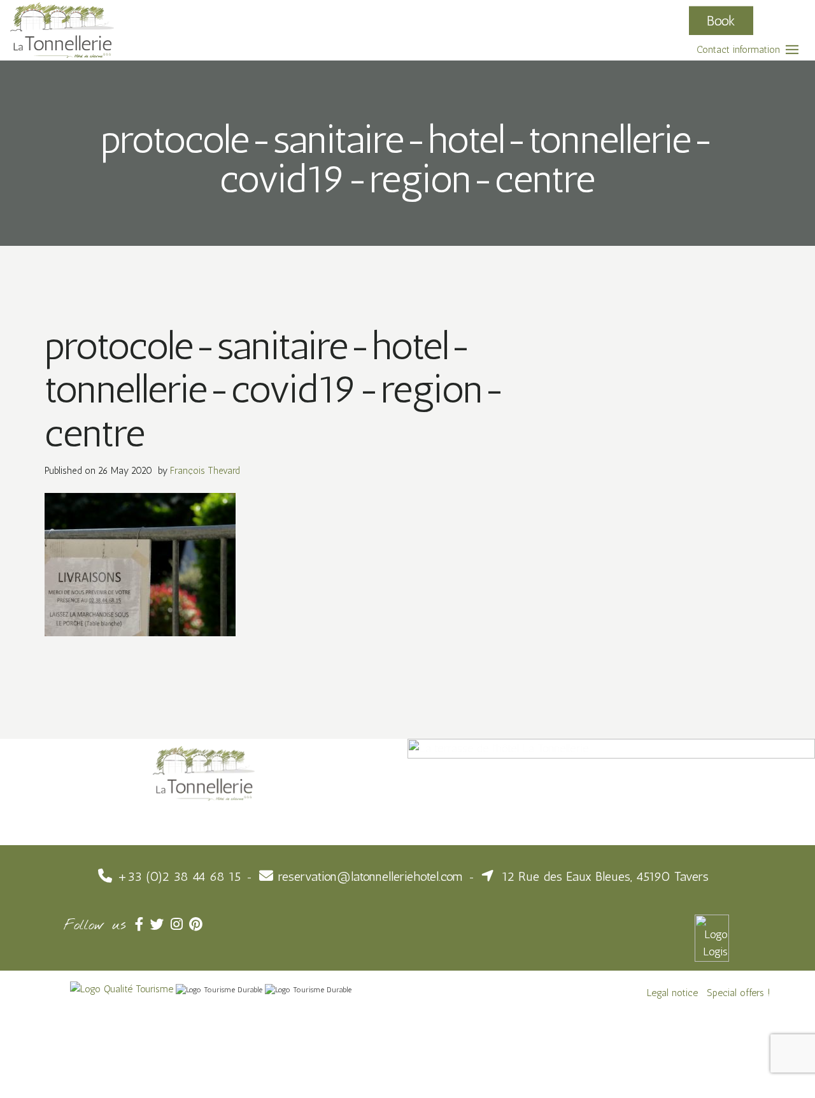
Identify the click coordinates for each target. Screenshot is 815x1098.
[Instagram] (180, 924)
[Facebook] (142, 924)
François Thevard (205, 470)
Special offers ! (738, 993)
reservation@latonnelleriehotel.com (370, 876)
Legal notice (672, 993)
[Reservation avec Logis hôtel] (712, 937)
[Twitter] (160, 924)
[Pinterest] (197, 924)
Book (721, 20)
